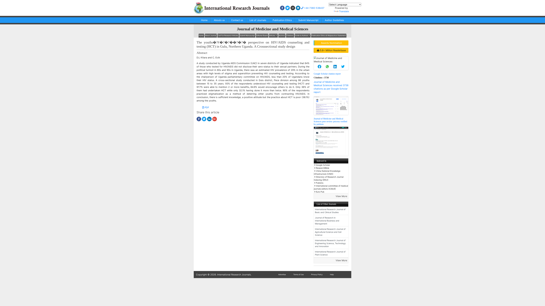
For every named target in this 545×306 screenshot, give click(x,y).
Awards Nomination (331, 43)
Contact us (237, 20)
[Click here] (282, 8)
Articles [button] (272, 35)
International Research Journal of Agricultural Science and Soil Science (330, 232)
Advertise (282, 274)
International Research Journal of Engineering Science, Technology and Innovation (330, 243)
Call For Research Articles (228, 35)
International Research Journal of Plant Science (330, 253)
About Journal (210, 35)
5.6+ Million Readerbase (332, 50)
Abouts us (219, 20)
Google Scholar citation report (327, 74)
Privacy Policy (317, 274)
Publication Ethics (282, 20)
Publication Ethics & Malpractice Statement (328, 35)
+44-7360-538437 (313, 8)
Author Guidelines (334, 20)
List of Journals (258, 20)
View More (341, 196)
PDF (206, 107)
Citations (289, 35)
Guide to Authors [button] (302, 35)
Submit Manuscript (308, 20)
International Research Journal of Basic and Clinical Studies (330, 210)
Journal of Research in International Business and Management (327, 220)
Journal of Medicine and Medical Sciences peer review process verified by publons (330, 121)
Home (204, 20)
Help (332, 274)
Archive (282, 35)
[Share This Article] (319, 66)
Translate (344, 11)
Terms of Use (298, 274)
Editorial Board (262, 35)
